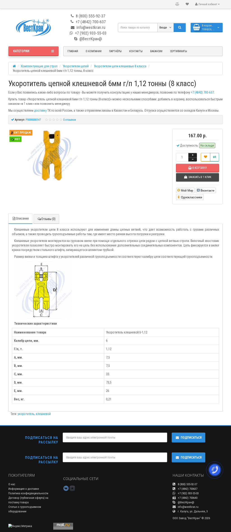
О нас (11, 484)
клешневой (43, 414)
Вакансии (156, 51)
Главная (72, 51)
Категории (21, 51)
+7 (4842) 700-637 (202, 92)
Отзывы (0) (48, 219)
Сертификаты (178, 51)
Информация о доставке (23, 488)
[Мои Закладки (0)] (187, 4)
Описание (22, 218)
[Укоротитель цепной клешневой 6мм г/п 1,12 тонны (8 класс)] (51, 156)
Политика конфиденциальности (28, 493)
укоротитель (26, 414)
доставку (40, 110)
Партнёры (115, 51)
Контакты (136, 51)
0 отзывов (69, 119)
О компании (94, 51)
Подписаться (191, 437)
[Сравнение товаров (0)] (177, 4)
